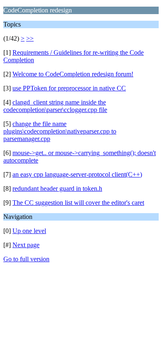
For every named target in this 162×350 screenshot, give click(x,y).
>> (30, 38)
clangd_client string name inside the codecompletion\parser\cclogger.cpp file (55, 106)
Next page (25, 244)
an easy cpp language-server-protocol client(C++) (77, 174)
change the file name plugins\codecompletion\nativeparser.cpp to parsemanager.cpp (59, 131)
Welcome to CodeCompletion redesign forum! (72, 74)
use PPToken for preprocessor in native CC (69, 88)
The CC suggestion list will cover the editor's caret (78, 202)
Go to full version (26, 258)
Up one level (29, 230)
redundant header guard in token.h (57, 188)
